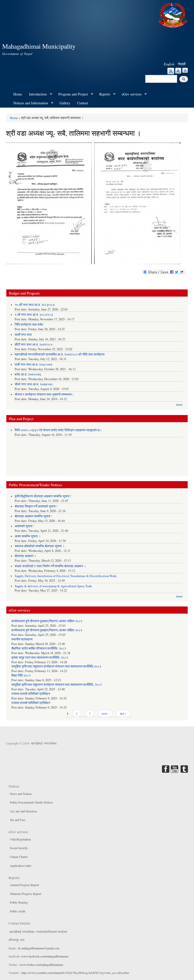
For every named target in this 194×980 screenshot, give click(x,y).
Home (17, 94)
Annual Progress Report (24, 885)
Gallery (65, 103)
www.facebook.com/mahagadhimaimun (44, 956)
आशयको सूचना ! (24, 526)
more (179, 404)
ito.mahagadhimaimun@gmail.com (38, 948)
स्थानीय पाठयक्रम (22, 639)
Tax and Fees (18, 820)
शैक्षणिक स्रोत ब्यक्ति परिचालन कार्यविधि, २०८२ (38, 648)
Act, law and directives (23, 811)
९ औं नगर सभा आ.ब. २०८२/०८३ (34, 314)
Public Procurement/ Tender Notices (31, 802)
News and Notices (21, 794)
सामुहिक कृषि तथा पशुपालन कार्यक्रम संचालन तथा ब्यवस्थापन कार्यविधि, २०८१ (56, 684)
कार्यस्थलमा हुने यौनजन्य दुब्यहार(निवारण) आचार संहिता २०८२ (46, 621)
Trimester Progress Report (25, 894)
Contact (82, 103)
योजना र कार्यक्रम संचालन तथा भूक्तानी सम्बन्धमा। (44, 394)
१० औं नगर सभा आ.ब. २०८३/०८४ (35, 305)
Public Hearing (19, 902)
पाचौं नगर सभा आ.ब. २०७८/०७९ (33, 364)
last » (123, 713)
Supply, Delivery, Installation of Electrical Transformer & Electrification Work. (66, 576)
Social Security (19, 848)
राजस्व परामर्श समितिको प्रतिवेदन (30, 694)
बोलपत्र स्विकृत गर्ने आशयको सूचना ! (36, 506)
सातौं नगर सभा (23, 334)
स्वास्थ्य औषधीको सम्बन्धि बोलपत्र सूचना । (40, 546)
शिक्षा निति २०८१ (21, 675)
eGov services (129, 94)
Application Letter (20, 866)
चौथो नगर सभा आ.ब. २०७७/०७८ (34, 384)
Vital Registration (20, 839)
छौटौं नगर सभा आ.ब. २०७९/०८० (34, 344)
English (169, 64)
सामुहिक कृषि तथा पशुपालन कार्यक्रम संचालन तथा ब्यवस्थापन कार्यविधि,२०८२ (56, 666)
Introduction (36, 94)
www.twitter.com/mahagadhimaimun (41, 965)
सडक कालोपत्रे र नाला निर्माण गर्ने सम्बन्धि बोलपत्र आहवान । (50, 566)
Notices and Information (29, 103)
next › (105, 713)
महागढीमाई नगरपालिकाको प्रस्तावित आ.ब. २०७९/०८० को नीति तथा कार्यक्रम (60, 354)
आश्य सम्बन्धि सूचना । (28, 536)
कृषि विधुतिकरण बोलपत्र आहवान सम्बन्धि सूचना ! (43, 496)
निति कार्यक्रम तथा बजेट (29, 324)
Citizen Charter (19, 857)
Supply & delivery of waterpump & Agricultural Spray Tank (53, 586)
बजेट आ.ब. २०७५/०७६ (28, 374)
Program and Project (71, 94)
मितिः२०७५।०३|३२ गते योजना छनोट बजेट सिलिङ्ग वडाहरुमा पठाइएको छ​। (58, 430)
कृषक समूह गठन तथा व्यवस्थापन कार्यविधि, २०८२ (39, 657)
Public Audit (17, 911)
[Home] (173, 14)
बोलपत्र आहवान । (25, 556)
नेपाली (181, 64)
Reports (103, 94)
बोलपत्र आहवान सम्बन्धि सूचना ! (33, 516)
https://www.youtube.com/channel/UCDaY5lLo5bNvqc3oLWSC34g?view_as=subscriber (75, 973)
